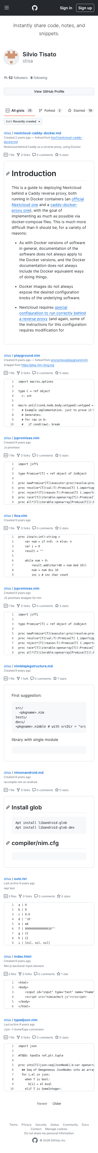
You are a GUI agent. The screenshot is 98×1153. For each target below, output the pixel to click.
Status (54, 1124)
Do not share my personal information (49, 1133)
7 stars (61, 678)
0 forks (25, 155)
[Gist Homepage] (35, 8)
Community (70, 1124)
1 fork (24, 678)
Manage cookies (56, 1129)
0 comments (44, 155)
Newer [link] (42, 1103)
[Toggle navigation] (7, 8)
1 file (11, 155)
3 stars (64, 606)
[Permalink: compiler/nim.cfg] (8, 843)
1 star (64, 974)
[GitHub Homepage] (35, 1140)
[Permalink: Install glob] (8, 807)
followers (19, 78)
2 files (12, 974)
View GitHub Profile (49, 91)
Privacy (26, 1124)
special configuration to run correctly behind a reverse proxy (52, 313)
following (38, 78)
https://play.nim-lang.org (37, 365)
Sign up (85, 7)
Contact (36, 1129)
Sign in (66, 7)
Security (41, 1124)
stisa (7, 133)
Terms (14, 1124)
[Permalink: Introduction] (8, 173)
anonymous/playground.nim (69, 360)
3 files (12, 896)
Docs (85, 1124)
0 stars (64, 155)
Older (57, 1103)
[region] (49, 252)
